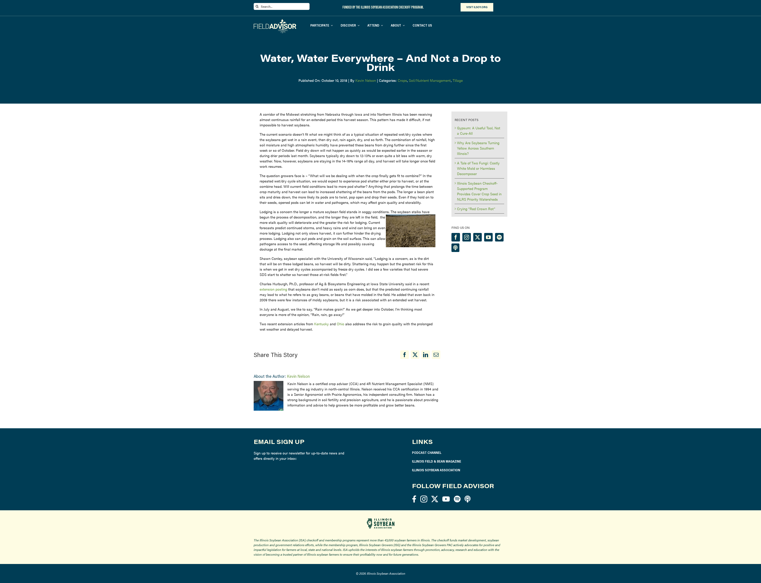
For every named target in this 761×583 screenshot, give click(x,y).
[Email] (436, 354)
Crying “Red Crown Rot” (476, 208)
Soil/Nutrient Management (430, 80)
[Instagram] (466, 237)
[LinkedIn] (425, 354)
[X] (415, 354)
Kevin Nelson (365, 80)
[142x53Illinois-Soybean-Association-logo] (380, 519)
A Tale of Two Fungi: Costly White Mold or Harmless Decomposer (478, 168)
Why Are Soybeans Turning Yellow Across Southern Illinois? (478, 148)
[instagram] (423, 498)
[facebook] (414, 498)
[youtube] (446, 498)
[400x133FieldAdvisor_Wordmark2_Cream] (275, 20)
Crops (402, 80)
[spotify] (457, 498)
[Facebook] (404, 354)
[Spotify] (499, 237)
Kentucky (321, 323)
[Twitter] (477, 237)
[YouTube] (488, 237)
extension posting (273, 289)
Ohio (340, 323)
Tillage (458, 80)
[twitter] (434, 498)
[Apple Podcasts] (455, 247)
